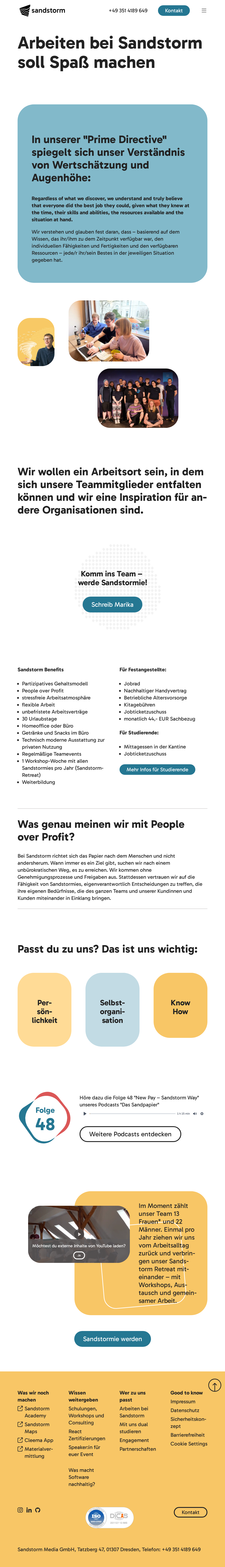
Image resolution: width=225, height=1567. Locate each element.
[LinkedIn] (29, 1510)
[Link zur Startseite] (42, 11)
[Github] (37, 1510)
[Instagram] (21, 1510)
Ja (79, 1255)
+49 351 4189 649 (128, 10)
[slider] (132, 1114)
